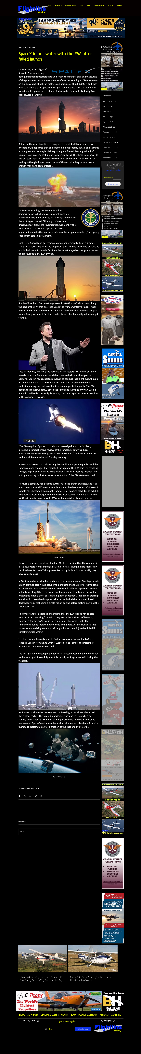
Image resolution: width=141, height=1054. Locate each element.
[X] (28, 1020)
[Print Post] (41, 796)
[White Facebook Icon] (24, 1020)
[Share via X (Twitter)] (25, 796)
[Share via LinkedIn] (30, 796)
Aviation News (24, 788)
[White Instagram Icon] (38, 1020)
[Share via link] (36, 796)
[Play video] (59, 119)
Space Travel (35, 788)
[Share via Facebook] (20, 796)
